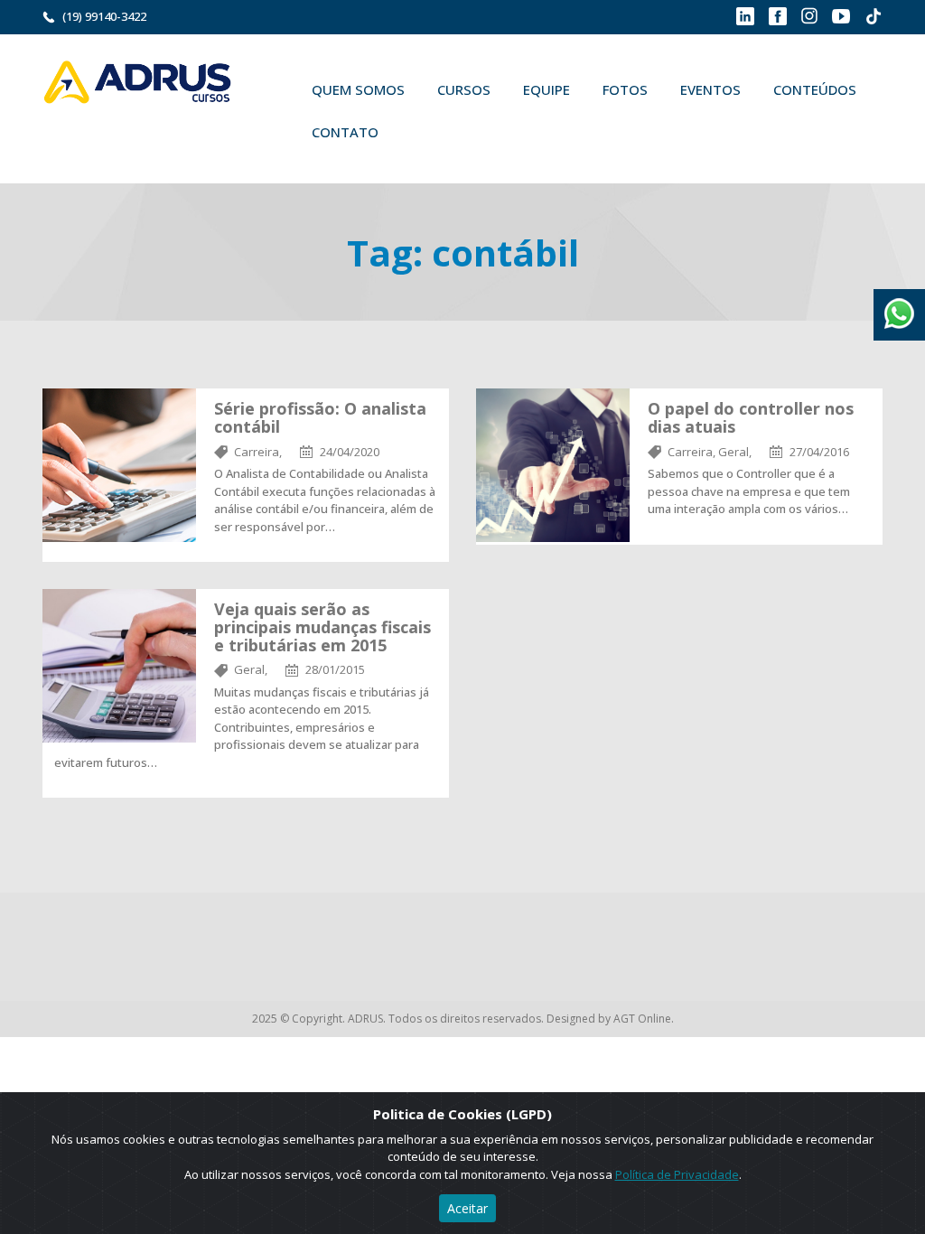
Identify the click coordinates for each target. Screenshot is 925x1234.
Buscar (421, 132)
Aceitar (467, 1208)
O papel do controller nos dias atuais (751, 417)
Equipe (546, 89)
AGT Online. (643, 1018)
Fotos (625, 89)
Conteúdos (814, 89)
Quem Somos (358, 89)
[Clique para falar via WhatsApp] (899, 307)
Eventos (710, 89)
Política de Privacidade (677, 1174)
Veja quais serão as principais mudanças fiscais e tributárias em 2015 (322, 627)
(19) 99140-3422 (104, 16)
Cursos (464, 89)
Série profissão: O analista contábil (320, 417)
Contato (345, 132)
